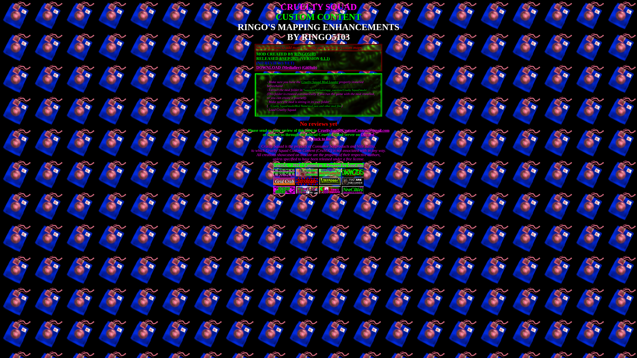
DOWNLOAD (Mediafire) (278, 67)
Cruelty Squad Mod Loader (319, 82)
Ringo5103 (305, 54)
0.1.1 (324, 58)
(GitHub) (309, 67)
